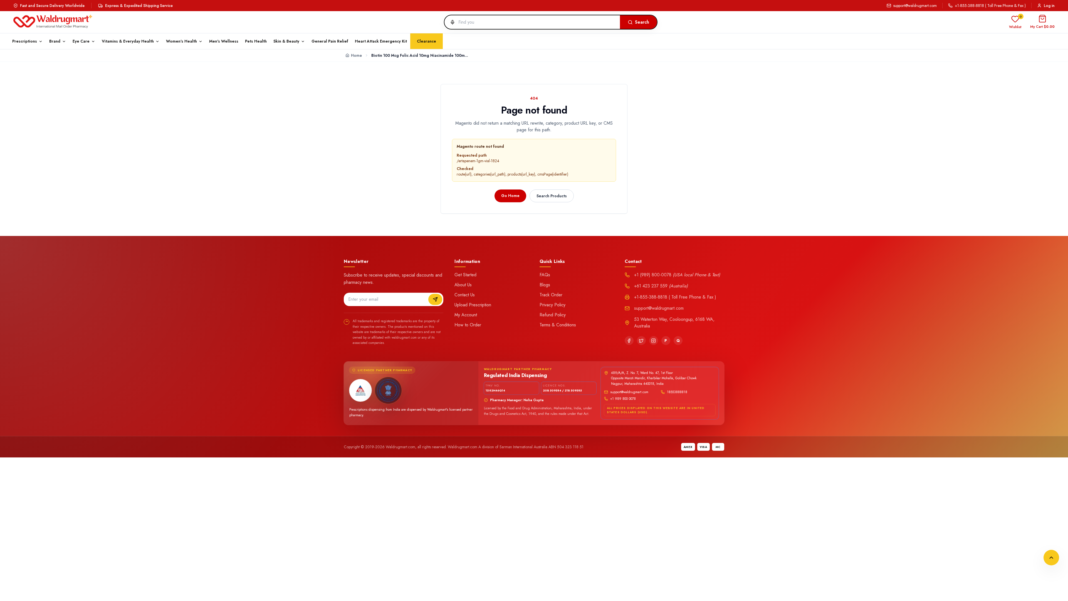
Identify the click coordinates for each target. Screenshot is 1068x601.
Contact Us (464, 295)
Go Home (510, 195)
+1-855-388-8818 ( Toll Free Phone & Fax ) (990, 5)
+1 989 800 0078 (623, 398)
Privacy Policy (552, 305)
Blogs (545, 285)
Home (356, 55)
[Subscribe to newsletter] (435, 299)
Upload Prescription (472, 305)
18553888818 (677, 392)
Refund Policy (553, 315)
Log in (1049, 5)
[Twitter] (641, 340)
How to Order (467, 325)
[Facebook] (629, 340)
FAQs (545, 275)
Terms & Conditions (558, 325)
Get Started (465, 275)
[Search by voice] (450, 22)
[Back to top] (1051, 557)
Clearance (426, 41)
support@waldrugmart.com (915, 5)
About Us (463, 285)
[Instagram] (653, 340)
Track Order (551, 295)
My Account (465, 315)
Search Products (552, 196)
